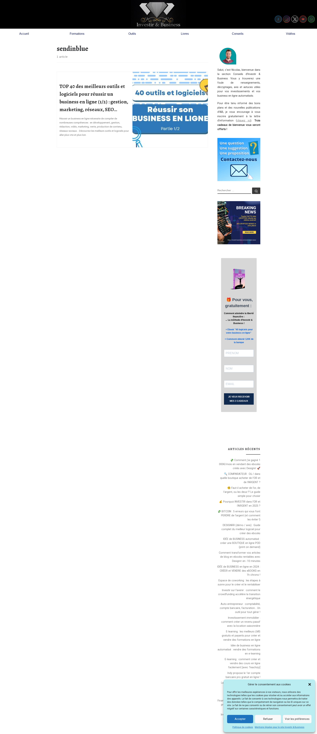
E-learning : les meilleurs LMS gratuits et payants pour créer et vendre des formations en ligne (241, 635)
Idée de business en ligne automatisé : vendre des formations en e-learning (239, 649)
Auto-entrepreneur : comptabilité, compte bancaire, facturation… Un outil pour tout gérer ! (240, 608)
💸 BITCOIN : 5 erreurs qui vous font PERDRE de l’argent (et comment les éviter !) (239, 515)
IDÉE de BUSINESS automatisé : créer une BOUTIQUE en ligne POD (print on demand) (240, 542)
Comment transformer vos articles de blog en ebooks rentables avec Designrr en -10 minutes (239, 556)
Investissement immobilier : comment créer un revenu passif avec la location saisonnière (240, 621)
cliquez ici (243, 120)
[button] (309, 684)
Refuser (268, 719)
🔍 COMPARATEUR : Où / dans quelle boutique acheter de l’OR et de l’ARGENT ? (240, 477)
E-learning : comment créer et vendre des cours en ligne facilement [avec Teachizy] (242, 663)
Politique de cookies (242, 727)
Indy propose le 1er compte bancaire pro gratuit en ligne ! (243, 675)
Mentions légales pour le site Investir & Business (279, 727)
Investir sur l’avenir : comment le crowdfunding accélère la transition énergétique (239, 594)
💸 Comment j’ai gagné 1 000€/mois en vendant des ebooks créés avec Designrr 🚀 (239, 464)
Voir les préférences (297, 719)
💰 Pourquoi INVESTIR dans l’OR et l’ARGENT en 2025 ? (239, 503)
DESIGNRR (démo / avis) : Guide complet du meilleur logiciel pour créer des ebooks (240, 529)
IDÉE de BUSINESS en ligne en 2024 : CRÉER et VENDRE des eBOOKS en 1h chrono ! (238, 570)
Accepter (240, 719)
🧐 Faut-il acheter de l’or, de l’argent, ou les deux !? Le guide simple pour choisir (241, 491)
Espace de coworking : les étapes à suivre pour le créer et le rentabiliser (239, 582)
